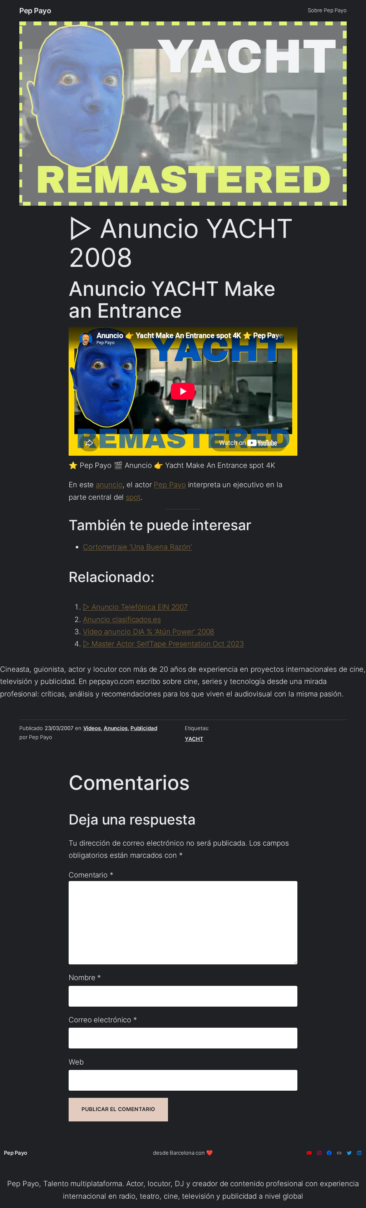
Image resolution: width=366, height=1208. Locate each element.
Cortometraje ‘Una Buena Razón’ (137, 546)
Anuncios (116, 728)
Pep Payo (35, 10)
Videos (92, 728)
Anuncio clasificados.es (122, 619)
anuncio (109, 484)
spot (133, 497)
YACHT (194, 739)
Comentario (91, 874)
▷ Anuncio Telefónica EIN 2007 (135, 606)
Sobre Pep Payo (327, 10)
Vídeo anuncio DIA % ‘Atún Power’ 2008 (148, 631)
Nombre (85, 977)
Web (76, 1061)
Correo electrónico (103, 1019)
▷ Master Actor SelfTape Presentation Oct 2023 (163, 643)
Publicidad (143, 728)
